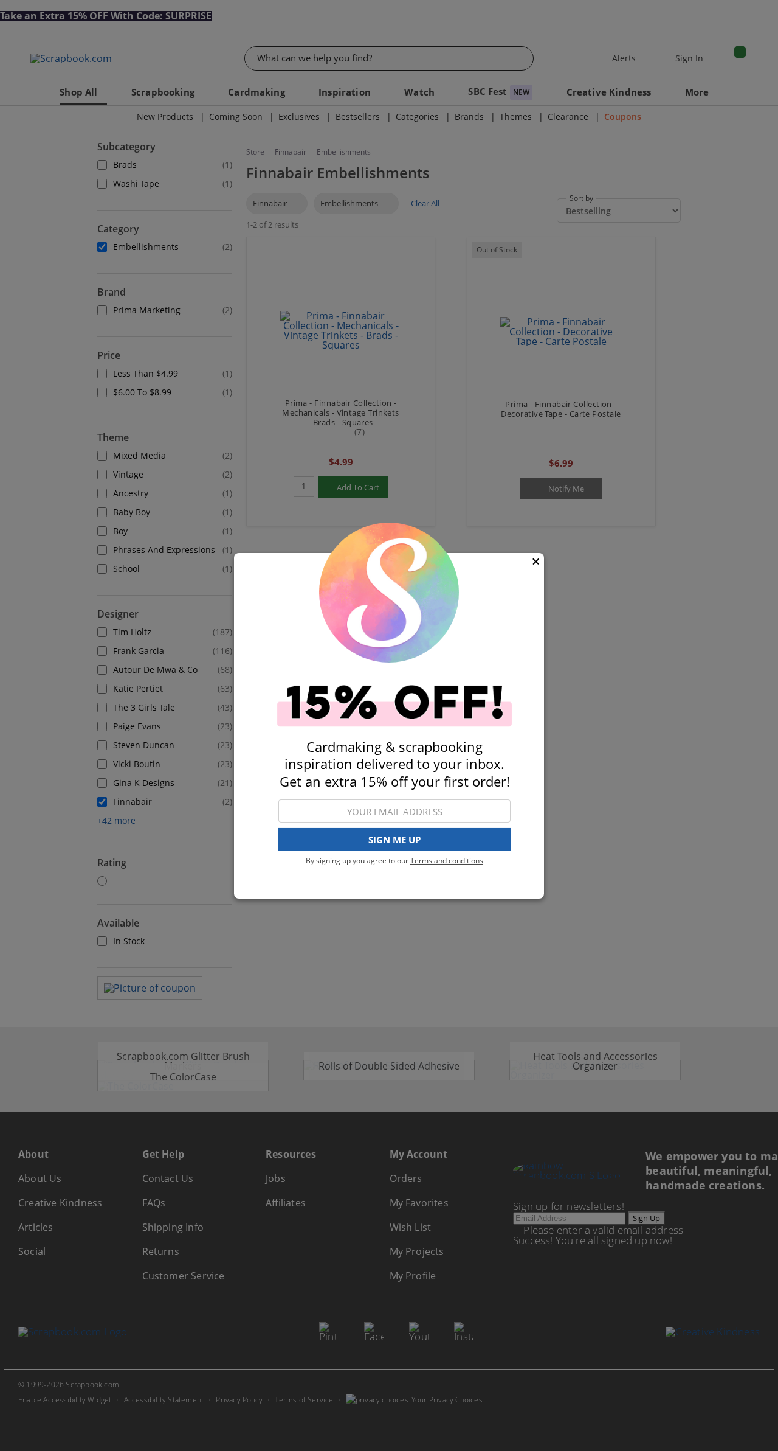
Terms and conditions (446, 860)
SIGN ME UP (394, 839)
